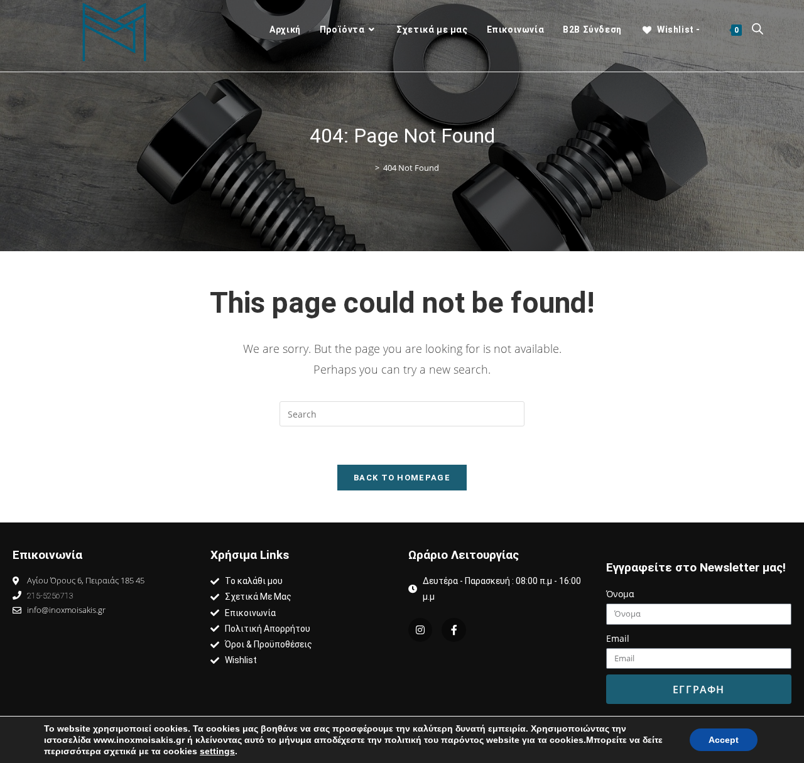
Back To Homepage (402, 477)
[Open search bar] (757, 30)
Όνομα (620, 594)
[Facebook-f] (453, 630)
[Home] (368, 168)
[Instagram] (420, 630)
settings (217, 751)
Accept (724, 740)
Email (617, 638)
